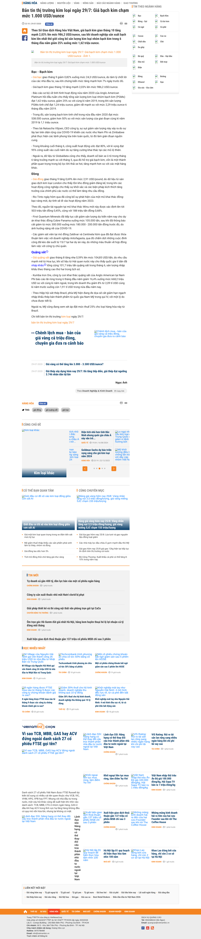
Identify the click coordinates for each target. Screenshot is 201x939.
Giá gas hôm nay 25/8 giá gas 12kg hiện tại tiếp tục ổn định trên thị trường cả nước (104, 550)
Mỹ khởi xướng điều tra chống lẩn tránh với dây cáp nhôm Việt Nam (104, 453)
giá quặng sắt (51, 409)
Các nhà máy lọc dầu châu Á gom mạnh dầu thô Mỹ (104, 543)
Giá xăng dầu (163, 893)
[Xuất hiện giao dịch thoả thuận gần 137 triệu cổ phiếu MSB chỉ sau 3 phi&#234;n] (92, 817)
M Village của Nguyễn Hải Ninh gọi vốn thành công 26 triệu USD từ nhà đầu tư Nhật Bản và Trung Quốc (38, 669)
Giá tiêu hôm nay (128, 893)
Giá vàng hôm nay (34, 893)
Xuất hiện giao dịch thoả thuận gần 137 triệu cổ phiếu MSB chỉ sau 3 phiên (69, 639)
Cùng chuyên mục (91, 490)
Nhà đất (107, 862)
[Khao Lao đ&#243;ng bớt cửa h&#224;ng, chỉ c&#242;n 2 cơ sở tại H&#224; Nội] (140, 855)
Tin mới (33, 575)
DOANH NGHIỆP (115, 911)
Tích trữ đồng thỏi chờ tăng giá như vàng (44, 557)
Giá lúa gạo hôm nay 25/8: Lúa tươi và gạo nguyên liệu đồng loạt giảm (103, 535)
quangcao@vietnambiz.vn (158, 923)
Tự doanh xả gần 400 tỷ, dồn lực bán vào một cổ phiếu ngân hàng (63, 581)
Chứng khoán (33, 586)
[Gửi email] (126, 23)
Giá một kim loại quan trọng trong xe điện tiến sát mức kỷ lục (48, 535)
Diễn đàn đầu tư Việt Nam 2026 (126, 897)
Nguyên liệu (64, 3)
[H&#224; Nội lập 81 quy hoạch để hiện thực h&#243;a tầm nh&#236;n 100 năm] (92, 855)
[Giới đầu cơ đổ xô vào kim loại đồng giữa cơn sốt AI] (48, 512)
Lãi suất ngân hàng (147, 893)
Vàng (76, 3)
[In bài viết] (122, 23)
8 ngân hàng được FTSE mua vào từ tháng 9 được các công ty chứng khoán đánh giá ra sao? (38, 702)
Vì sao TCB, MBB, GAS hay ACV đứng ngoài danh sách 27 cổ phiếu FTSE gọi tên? (49, 738)
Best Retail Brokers (101, 897)
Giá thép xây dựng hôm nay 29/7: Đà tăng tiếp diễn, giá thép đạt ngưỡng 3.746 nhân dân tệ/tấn (86, 373)
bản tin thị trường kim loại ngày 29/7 (52, 322)
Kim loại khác (44, 473)
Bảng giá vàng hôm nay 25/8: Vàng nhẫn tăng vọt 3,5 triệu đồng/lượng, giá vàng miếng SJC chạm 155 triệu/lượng (101, 524)
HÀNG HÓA (54, 911)
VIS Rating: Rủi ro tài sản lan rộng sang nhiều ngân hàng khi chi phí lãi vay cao (164, 739)
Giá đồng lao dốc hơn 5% (36, 551)
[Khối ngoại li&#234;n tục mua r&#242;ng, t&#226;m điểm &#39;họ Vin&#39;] (92, 780)
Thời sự (62, 709)
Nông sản (88, 3)
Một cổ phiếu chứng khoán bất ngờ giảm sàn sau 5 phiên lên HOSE (111, 665)
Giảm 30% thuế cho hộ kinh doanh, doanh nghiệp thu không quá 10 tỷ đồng (75, 700)
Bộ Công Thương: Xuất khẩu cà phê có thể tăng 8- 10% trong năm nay (103, 558)
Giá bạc (37, 77)
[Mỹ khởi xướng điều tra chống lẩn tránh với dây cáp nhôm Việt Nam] (78, 455)
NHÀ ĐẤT (86, 911)
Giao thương (130, 3)
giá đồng (37, 409)
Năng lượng (47, 3)
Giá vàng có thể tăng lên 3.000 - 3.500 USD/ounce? (74, 364)
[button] (84, 468)
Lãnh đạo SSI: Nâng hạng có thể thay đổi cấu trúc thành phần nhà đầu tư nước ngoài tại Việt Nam (77, 848)
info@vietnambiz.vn (41, 933)
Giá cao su (85, 897)
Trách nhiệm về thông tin (37, 936)
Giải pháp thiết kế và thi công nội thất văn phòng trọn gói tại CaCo (64, 608)
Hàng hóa (30, 3)
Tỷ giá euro (89, 893)
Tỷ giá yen (76, 893)
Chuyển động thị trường (37, 613)
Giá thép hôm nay (34, 897)
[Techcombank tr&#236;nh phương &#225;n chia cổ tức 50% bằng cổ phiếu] (76, 657)
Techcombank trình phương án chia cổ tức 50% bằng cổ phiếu (75, 665)
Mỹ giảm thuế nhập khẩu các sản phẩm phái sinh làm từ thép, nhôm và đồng (48, 544)
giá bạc (65, 409)
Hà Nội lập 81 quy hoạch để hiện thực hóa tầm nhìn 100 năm (117, 853)
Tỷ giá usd (65, 893)
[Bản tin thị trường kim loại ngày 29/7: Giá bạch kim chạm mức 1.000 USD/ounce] (79, 54)
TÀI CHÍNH (76, 911)
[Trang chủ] (24, 31)
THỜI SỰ (33, 911)
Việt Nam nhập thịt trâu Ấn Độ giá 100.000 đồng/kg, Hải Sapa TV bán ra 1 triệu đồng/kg (164, 780)
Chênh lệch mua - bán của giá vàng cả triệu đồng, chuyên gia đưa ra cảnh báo (59, 338)
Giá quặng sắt (41, 257)
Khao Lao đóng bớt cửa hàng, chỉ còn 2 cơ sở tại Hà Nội (164, 853)
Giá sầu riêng (50, 897)
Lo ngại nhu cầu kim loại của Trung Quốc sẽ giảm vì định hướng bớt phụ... (105, 435)
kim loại (66, 316)
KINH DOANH (130, 911)
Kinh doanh (32, 599)
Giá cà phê (113, 893)
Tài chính (63, 672)
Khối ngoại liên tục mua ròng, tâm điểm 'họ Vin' (116, 777)
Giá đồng (37, 179)
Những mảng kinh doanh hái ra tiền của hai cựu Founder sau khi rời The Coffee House (164, 817)
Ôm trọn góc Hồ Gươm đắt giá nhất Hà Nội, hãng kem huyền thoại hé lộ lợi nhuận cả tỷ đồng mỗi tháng (75, 623)
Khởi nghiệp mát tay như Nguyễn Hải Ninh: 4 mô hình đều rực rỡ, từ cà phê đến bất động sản (112, 702)
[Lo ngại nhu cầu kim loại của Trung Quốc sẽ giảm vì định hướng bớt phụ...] (78, 437)
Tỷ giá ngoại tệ (51, 893)
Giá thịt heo (64, 897)
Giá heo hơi (101, 893)
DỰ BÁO (43, 911)
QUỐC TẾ (64, 911)
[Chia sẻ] (24, 38)
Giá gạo (75, 897)
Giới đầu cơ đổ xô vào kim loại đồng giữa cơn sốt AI (47, 526)
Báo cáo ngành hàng (108, 3)
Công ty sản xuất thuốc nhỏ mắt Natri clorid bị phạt (55, 594)
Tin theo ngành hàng (147, 6)
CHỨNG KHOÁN (100, 911)
